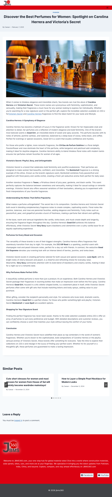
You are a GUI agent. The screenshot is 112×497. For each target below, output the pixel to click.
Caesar (7, 27)
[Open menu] (107, 7)
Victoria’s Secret (16, 114)
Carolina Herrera (34, 114)
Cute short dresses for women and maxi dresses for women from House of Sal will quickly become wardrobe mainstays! (28, 382)
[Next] (106, 384)
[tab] (51, 398)
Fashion (56, 12)
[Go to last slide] (6, 384)
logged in (18, 420)
